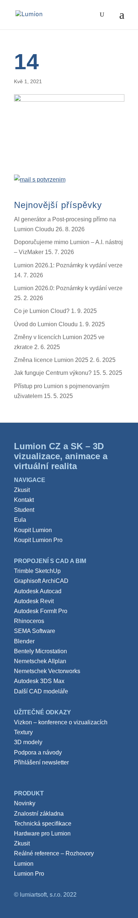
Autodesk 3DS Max (39, 681)
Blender (24, 641)
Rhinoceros (29, 621)
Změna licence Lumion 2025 (51, 360)
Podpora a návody (38, 752)
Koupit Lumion (33, 530)
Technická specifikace (42, 823)
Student (24, 510)
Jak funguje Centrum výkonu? (53, 373)
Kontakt (24, 500)
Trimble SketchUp (37, 571)
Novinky (24, 803)
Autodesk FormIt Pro (40, 611)
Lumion (23, 864)
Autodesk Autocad (37, 591)
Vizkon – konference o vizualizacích (60, 722)
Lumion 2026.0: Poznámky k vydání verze (68, 288)
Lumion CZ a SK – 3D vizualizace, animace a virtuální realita (60, 456)
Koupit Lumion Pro (38, 540)
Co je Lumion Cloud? (42, 311)
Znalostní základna (39, 813)
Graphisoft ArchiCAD (41, 581)
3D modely (28, 742)
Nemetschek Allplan (40, 661)
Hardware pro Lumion (42, 833)
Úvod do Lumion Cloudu (46, 324)
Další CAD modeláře (41, 691)
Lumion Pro (29, 873)
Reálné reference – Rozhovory (54, 853)
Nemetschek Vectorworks (47, 671)
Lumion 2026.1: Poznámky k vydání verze (68, 265)
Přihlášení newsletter (41, 762)
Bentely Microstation (40, 651)
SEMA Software (34, 631)
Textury (23, 732)
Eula (20, 520)
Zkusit (22, 490)
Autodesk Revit (34, 601)
